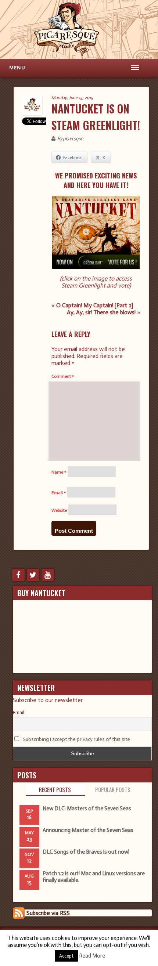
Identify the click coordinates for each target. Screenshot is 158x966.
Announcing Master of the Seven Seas (88, 830)
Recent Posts (55, 789)
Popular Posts (112, 789)
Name (58, 472)
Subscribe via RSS (48, 912)
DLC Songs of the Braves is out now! (86, 852)
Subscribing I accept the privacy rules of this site (76, 739)
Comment (62, 376)
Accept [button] (66, 956)
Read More (92, 955)
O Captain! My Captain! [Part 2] (94, 305)
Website (59, 510)
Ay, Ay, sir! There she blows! (101, 312)
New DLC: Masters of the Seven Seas (87, 808)
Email (58, 492)
